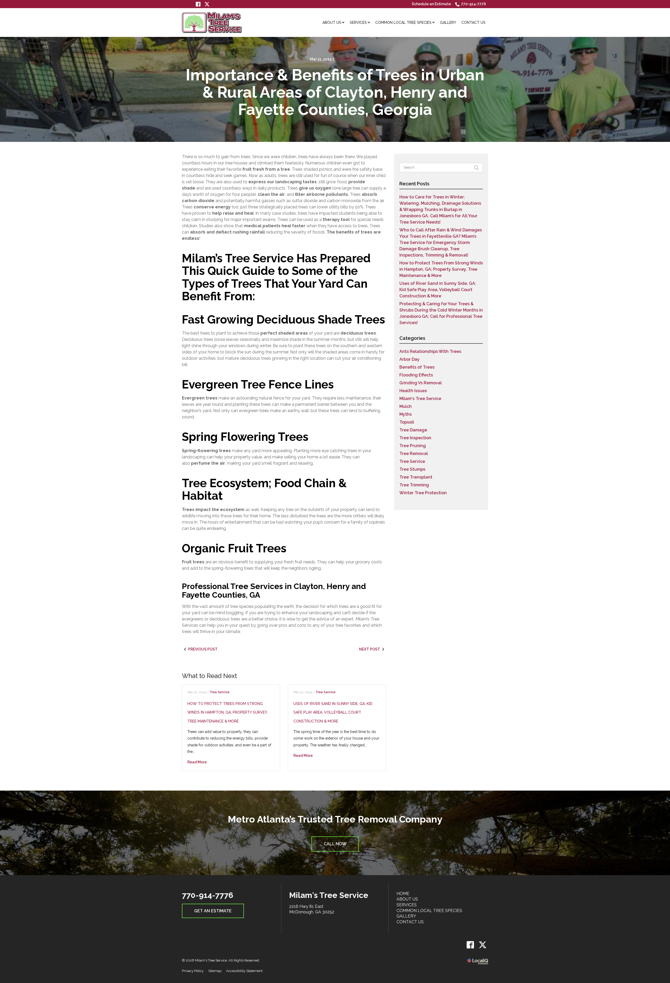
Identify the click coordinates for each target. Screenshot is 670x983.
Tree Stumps (412, 469)
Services (407, 904)
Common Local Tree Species (429, 910)
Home (403, 893)
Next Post (369, 649)
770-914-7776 (473, 4)
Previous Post (202, 649)
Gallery (406, 916)
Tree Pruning (412, 445)
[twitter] (482, 944)
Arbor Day (409, 359)
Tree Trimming (414, 484)
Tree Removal (413, 453)
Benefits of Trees (416, 367)
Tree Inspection (415, 437)
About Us (407, 899)
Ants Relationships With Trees (430, 351)
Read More (197, 762)
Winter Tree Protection (423, 492)
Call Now (335, 843)
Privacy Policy (193, 971)
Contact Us (410, 921)
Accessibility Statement (244, 971)
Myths (405, 414)
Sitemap (214, 971)
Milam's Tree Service (420, 398)
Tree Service (347, 59)
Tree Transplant (415, 477)
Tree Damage (413, 429)
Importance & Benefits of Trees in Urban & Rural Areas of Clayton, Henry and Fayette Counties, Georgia (335, 92)
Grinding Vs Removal (420, 382)
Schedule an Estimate (431, 4)
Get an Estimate (213, 910)
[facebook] (470, 944)
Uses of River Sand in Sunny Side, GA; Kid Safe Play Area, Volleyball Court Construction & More (332, 712)
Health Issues (413, 390)
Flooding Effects (416, 375)
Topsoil (406, 422)
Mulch (405, 406)
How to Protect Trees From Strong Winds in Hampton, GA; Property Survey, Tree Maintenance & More (227, 712)
